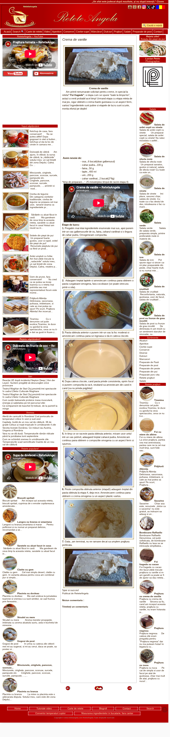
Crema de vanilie (98, 88)
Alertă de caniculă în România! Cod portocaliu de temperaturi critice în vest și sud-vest (27, 417)
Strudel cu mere (26, 617)
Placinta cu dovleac (28, 593)
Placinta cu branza (27, 691)
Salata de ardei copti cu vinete (152, 126)
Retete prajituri (147, 378)
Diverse (143, 353)
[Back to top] (164, 710)
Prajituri (118, 31)
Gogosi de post (26, 641)
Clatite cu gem (25, 569)
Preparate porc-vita (149, 375)
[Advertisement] (98, 133)
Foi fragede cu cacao (149, 563)
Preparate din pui (148, 371)
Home (17, 708)
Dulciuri (108, 31)
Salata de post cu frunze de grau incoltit (152, 318)
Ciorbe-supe (82, 31)
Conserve (68, 31)
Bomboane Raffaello (150, 532)
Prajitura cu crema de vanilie (151, 594)
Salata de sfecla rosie (152, 157)
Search (150, 708)
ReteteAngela (88, 718)
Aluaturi (143, 340)
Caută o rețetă (154, 25)
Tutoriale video (44, 708)
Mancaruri (144, 359)
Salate (127, 31)
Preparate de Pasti (149, 362)
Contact (158, 31)
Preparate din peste (149, 368)
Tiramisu (159, 400)
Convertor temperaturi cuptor (50, 713)
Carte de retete (34, 31)
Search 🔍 (18, 31)
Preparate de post (142, 31)
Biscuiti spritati (25, 498)
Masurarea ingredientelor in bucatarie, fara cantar (107, 713)
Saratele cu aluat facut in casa (34, 546)
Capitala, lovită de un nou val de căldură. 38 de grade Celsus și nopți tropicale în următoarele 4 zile (29, 423)
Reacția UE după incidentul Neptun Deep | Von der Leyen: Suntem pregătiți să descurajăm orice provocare (28, 383)
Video (47, 31)
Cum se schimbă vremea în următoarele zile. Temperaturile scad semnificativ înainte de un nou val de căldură (28, 442)
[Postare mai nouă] (67, 690)
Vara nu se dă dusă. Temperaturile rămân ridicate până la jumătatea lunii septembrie (28, 434)
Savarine (159, 501)
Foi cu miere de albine (150, 433)
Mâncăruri (96, 31)
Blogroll (103, 708)
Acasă (7, 31)
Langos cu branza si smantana (34, 522)
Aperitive (56, 31)
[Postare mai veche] (129, 690)
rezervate (110, 718)
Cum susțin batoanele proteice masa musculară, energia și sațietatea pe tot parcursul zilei (27, 401)
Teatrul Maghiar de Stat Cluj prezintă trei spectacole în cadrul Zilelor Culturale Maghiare (29, 390)
